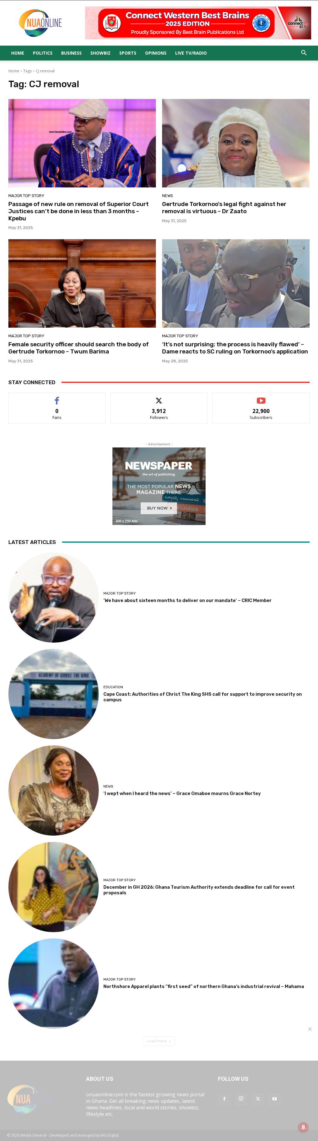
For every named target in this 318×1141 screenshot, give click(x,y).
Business (71, 53)
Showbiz (100, 53)
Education (113, 687)
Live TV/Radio (191, 53)
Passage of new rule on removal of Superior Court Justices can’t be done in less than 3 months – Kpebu (78, 211)
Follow (159, 397)
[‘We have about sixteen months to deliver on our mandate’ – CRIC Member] (53, 597)
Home (17, 53)
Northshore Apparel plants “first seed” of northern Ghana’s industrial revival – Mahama (203, 986)
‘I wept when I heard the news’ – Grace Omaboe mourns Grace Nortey (182, 793)
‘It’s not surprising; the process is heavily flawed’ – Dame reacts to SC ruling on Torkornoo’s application (235, 348)
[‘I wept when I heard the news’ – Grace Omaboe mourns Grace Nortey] (53, 790)
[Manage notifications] (303, 1127)
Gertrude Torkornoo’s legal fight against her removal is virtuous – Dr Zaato (224, 207)
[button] (303, 53)
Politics (42, 53)
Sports (127, 53)
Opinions (155, 53)
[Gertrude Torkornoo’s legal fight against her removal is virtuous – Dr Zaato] (236, 143)
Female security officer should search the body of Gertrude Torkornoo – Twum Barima (78, 348)
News (167, 196)
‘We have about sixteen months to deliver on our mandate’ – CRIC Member (187, 600)
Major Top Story (26, 196)
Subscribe (261, 397)
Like (57, 397)
